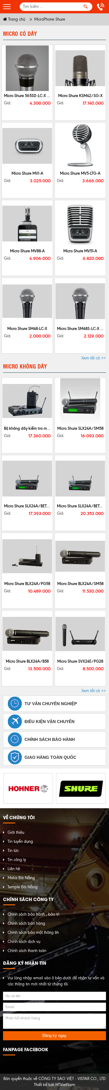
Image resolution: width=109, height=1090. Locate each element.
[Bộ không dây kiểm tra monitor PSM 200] (27, 401)
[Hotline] (101, 7)
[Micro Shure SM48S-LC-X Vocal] (80, 301)
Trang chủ (16, 19)
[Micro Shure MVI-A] (27, 146)
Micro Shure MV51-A (80, 250)
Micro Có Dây (20, 33)
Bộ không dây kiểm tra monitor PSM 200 (38, 428)
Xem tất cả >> (93, 358)
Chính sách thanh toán (27, 950)
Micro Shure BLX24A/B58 (27, 661)
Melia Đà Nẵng (21, 878)
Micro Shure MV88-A (27, 250)
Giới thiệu (16, 832)
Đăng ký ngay (54, 1035)
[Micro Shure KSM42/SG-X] (80, 68)
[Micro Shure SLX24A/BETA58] (27, 478)
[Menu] (7, 6)
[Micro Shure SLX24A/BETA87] (80, 478)
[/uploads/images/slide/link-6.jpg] (28, 788)
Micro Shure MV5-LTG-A (80, 173)
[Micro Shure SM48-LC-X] (27, 301)
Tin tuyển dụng (20, 841)
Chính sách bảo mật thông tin (33, 932)
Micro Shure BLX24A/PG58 (27, 583)
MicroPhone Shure (49, 19)
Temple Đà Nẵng (23, 887)
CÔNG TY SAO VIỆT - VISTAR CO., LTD (72, 1078)
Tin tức (13, 850)
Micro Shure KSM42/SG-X (80, 95)
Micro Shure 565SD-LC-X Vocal (30, 95)
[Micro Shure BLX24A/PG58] (27, 556)
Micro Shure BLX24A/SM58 (80, 583)
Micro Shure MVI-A (27, 173)
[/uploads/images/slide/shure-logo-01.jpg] (81, 788)
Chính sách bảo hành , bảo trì (33, 914)
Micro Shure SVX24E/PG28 (80, 661)
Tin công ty (17, 859)
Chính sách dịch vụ (24, 941)
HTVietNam (65, 1084)
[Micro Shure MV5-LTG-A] (80, 146)
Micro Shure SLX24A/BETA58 (28, 505)
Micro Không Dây (25, 366)
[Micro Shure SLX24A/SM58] (80, 401)
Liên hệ (14, 868)
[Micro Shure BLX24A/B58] (27, 634)
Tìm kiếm (86, 7)
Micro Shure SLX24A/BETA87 (81, 505)
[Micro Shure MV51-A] (80, 223)
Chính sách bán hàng (26, 923)
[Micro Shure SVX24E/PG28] (80, 634)
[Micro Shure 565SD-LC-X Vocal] (27, 68)
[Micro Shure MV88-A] (27, 223)
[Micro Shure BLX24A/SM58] (80, 556)
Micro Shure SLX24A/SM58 (80, 428)
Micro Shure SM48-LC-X (27, 328)
